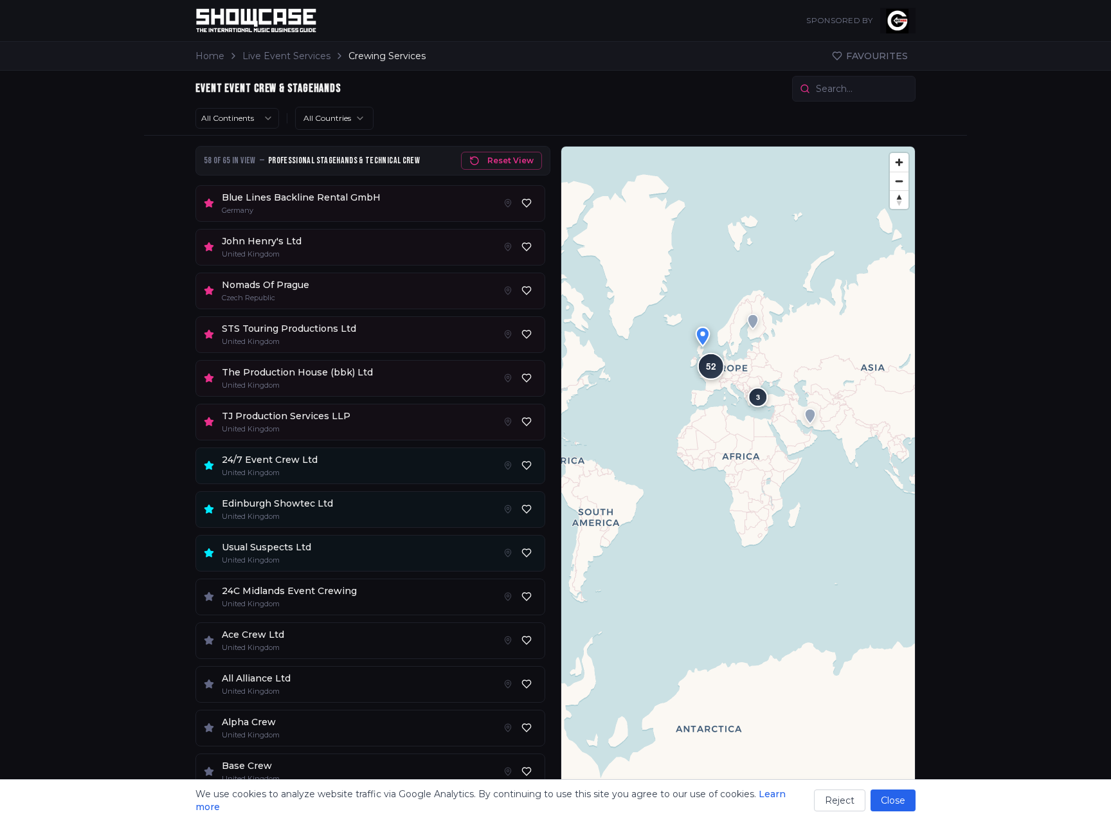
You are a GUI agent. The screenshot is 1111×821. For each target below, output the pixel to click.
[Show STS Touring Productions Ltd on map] (508, 334)
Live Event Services (286, 56)
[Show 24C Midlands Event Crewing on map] (508, 597)
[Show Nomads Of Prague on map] (508, 291)
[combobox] (237, 118)
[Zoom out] (899, 181)
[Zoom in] (899, 162)
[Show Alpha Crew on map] (508, 728)
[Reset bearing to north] (899, 199)
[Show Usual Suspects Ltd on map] (508, 553)
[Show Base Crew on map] (508, 771)
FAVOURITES (877, 56)
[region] (738, 478)
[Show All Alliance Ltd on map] (508, 684)
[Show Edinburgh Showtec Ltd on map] (508, 509)
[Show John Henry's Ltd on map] (508, 247)
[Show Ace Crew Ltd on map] (508, 640)
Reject (839, 800)
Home (209, 56)
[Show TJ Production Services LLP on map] (508, 422)
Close (893, 800)
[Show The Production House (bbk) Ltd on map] (508, 378)
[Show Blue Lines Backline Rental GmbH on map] (508, 203)
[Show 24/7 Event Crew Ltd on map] (508, 465)
